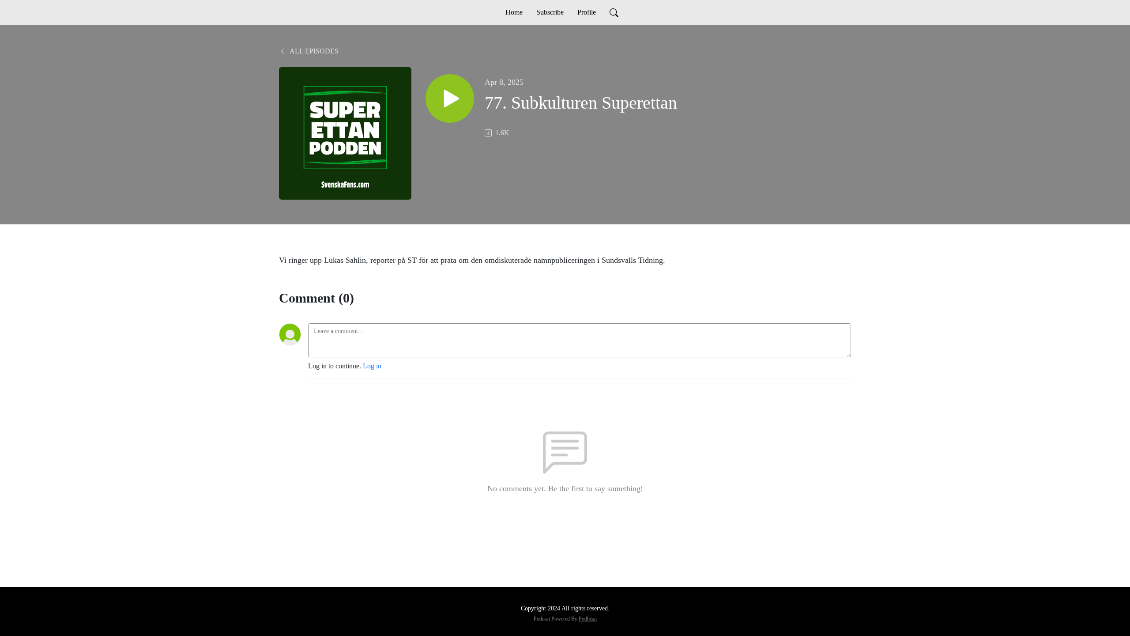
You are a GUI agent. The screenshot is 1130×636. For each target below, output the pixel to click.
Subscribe (550, 12)
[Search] (614, 12)
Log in (372, 366)
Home (514, 12)
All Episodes (313, 51)
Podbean (588, 619)
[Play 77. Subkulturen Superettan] (450, 98)
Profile (586, 12)
